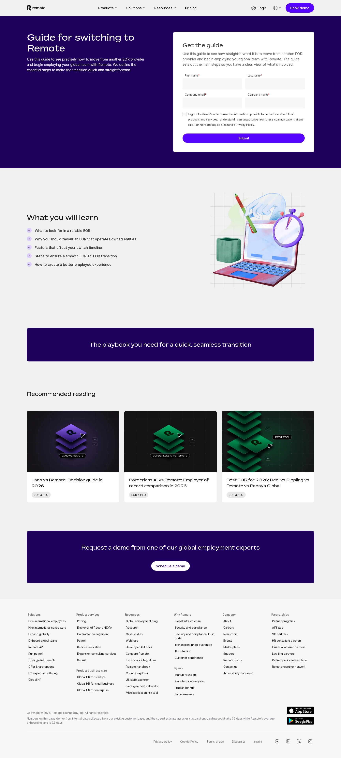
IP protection (183, 651)
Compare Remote (137, 653)
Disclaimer (238, 741)
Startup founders (186, 674)
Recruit (81, 660)
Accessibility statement (238, 673)
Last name (254, 75)
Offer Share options (41, 666)
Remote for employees (190, 681)
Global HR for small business (95, 683)
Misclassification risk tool (142, 692)
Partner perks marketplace (289, 660)
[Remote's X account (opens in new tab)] (299, 741)
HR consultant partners (287, 640)
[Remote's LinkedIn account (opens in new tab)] (288, 741)
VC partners (280, 634)
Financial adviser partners (288, 647)
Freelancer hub (185, 687)
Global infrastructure (188, 621)
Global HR (34, 679)
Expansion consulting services (96, 653)
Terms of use (215, 741)
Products (106, 8)
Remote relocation (89, 647)
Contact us (230, 666)
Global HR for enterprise (93, 690)
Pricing (191, 8)
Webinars (132, 640)
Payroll (81, 640)
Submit (243, 138)
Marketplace (231, 647)
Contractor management (93, 634)
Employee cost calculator (142, 686)
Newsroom (230, 634)
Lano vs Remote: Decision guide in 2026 (67, 482)
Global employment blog (142, 621)
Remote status (232, 660)
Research (132, 627)
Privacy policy (163, 741)
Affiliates (277, 627)
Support (228, 653)
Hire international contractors (47, 627)
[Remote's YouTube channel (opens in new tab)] (277, 741)
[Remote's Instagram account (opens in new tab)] (310, 741)
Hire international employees (47, 621)
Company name (258, 94)
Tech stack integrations (141, 660)
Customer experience (189, 657)
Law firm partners (283, 653)
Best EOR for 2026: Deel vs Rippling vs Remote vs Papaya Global (268, 482)
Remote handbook (138, 666)
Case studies (134, 634)
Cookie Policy (189, 741)
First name (191, 75)
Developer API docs (139, 647)
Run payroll (35, 653)
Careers (228, 627)
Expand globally (38, 634)
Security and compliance (191, 627)
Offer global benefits (41, 660)
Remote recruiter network (288, 666)
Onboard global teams (42, 640)
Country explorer (137, 673)
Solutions (134, 8)
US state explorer (137, 679)
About (227, 621)
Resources (163, 8)
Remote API (35, 647)
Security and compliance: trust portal (194, 636)
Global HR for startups (91, 677)
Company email (195, 94)
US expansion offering (43, 673)
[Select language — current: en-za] (277, 8)
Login (262, 8)
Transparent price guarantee (193, 644)
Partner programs (283, 621)
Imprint (258, 741)
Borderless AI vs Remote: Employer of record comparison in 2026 (169, 482)
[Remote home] (36, 8)
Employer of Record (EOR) (94, 627)
